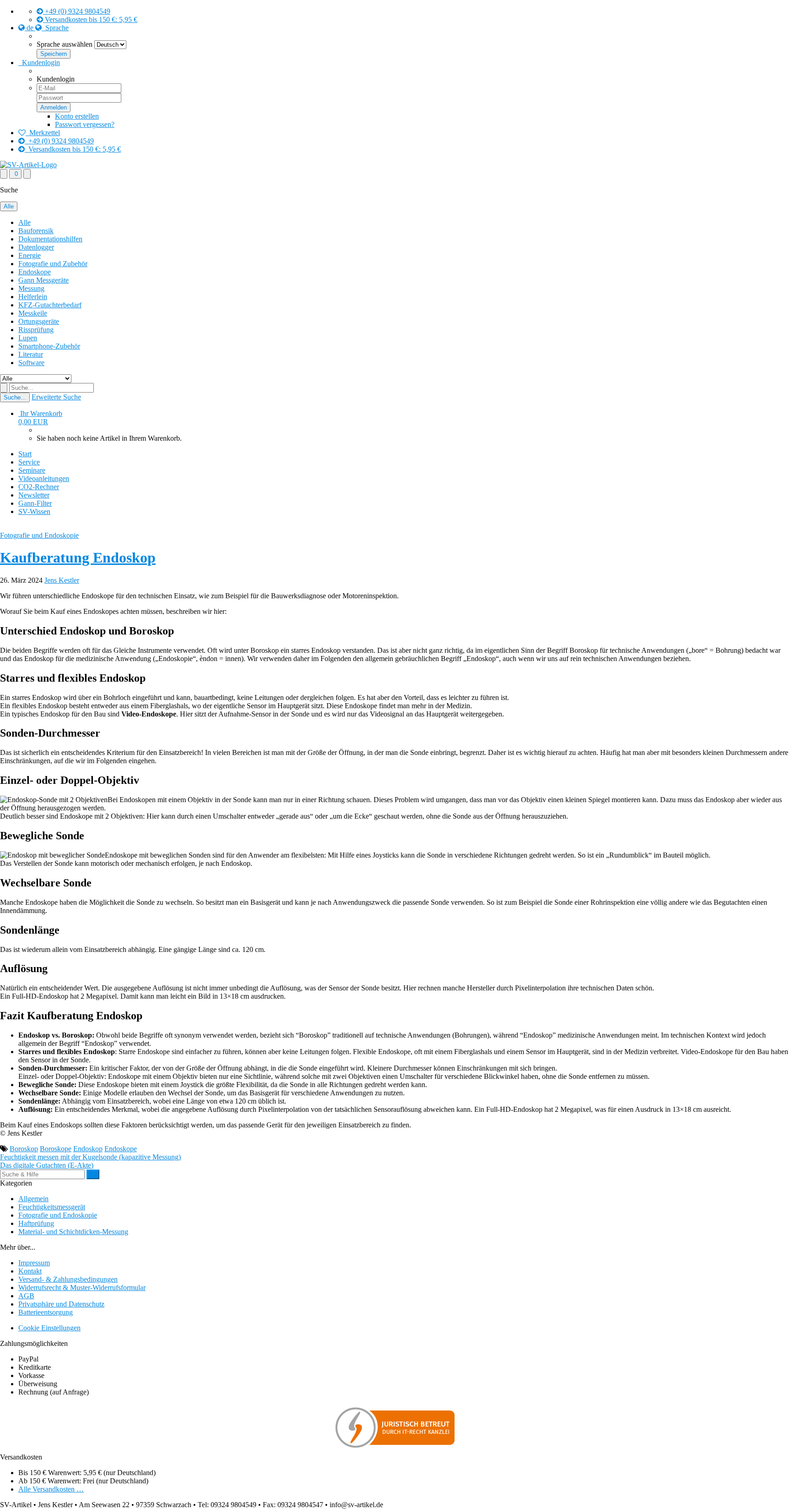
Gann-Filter (35, 503)
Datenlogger (36, 247)
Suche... (15, 397)
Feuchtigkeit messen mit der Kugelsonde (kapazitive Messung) (90, 1157)
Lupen (27, 338)
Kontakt (30, 1271)
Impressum (34, 1263)
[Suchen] (93, 1174)
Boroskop (24, 1149)
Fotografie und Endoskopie (39, 535)
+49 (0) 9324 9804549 (76, 11)
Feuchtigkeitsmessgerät (51, 1207)
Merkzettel (43, 133)
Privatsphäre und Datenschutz (61, 1304)
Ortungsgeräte (38, 321)
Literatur (30, 354)
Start (25, 454)
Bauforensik (36, 231)
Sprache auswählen (64, 44)
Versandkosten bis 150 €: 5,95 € (90, 19)
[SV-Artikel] (28, 165)
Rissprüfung (36, 330)
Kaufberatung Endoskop (78, 557)
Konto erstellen (77, 116)
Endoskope (34, 272)
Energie (29, 255)
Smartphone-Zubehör (49, 346)
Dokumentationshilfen (50, 239)
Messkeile (32, 313)
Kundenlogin (39, 62)
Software (31, 362)
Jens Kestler (61, 580)
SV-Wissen (34, 511)
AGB (26, 1296)
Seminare (31, 470)
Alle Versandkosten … (51, 1489)
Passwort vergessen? (84, 124)
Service (29, 462)
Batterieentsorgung (45, 1312)
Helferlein (32, 297)
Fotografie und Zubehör (52, 264)
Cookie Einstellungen (49, 1328)
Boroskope (55, 1149)
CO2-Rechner (38, 487)
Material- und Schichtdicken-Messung (73, 1232)
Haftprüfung (36, 1223)
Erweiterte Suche (56, 397)
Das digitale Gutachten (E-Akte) (46, 1165)
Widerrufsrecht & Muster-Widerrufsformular (82, 1287)
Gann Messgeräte (43, 280)
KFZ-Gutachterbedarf (49, 305)
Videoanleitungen (43, 478)
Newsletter (33, 495)
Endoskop (88, 1149)
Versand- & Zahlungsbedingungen (68, 1279)
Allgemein (33, 1199)
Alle (24, 222)
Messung (31, 288)
